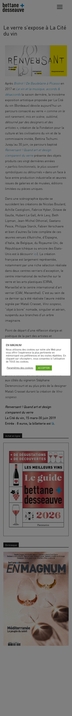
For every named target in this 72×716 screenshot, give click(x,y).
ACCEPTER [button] (44, 367)
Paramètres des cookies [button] (20, 367)
